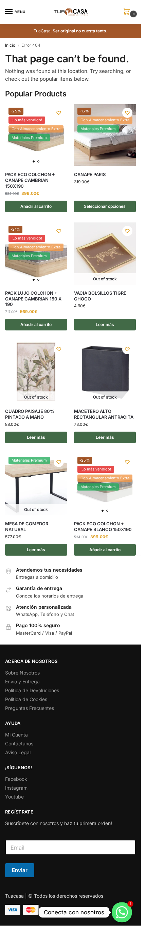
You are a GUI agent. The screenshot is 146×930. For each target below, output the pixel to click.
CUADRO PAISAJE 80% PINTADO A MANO (29, 414)
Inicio (10, 45)
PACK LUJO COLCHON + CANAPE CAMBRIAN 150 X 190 (33, 298)
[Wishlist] (59, 113)
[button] (128, 12)
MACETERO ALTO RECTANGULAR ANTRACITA (103, 414)
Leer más (105, 324)
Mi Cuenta (16, 735)
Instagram (16, 788)
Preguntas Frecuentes (29, 708)
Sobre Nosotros (22, 673)
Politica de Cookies (26, 699)
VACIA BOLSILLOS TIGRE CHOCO (100, 295)
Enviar (20, 870)
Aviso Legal (18, 752)
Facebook (16, 779)
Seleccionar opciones (105, 206)
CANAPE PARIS (90, 174)
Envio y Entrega (22, 681)
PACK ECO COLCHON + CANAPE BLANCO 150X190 (103, 526)
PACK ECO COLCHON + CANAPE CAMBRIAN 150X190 (30, 180)
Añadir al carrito (36, 206)
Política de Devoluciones (32, 690)
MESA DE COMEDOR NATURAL (26, 526)
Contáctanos (19, 743)
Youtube (14, 797)
